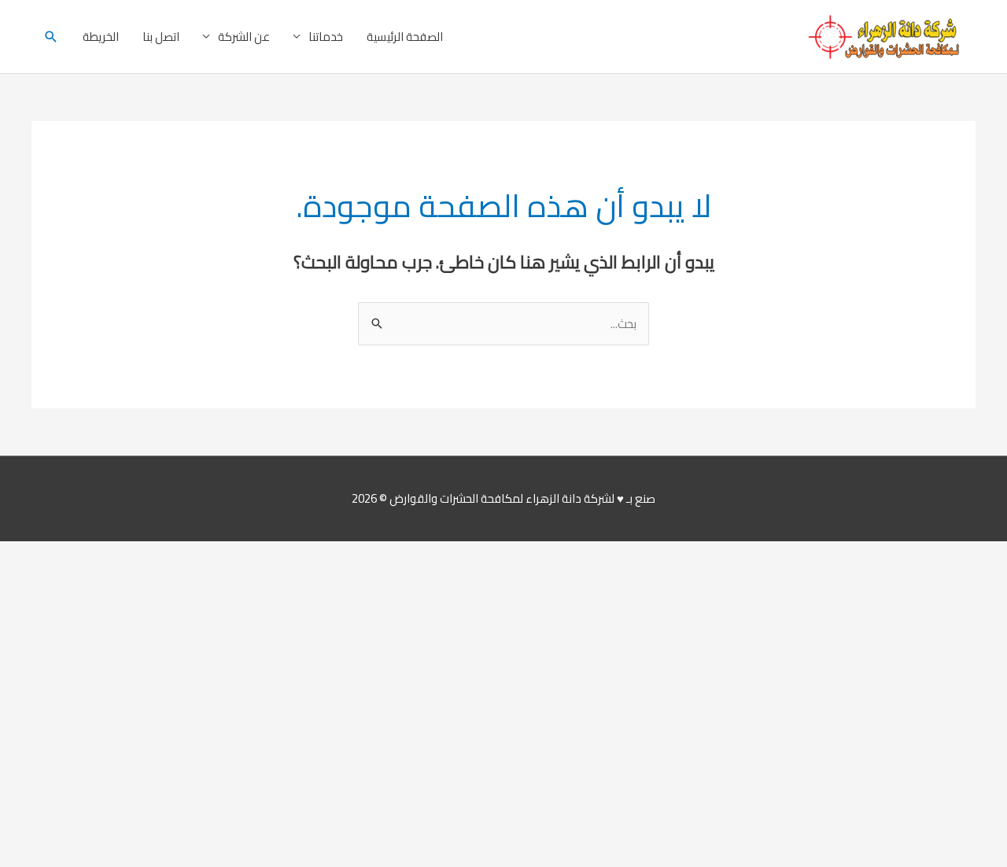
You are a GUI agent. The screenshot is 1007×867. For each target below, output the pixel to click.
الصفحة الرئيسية (405, 36)
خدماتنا (325, 36)
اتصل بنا (160, 36)
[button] (51, 37)
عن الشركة (244, 36)
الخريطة (101, 36)
